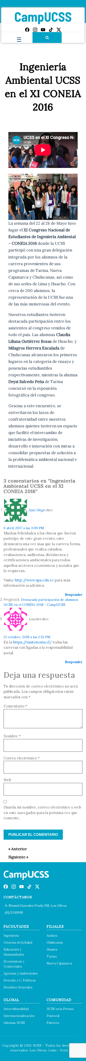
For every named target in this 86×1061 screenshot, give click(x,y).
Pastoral (53, 1016)
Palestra (53, 1023)
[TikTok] (51, 30)
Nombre (12, 736)
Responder (73, 594)
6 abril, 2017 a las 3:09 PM (24, 528)
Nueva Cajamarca (59, 963)
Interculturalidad (16, 1009)
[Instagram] (35, 30)
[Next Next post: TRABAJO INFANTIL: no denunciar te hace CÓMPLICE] (16, 857)
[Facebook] (27, 30)
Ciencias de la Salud (18, 943)
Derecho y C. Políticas (20, 980)
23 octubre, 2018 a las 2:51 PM (27, 637)
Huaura (52, 949)
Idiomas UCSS (14, 1023)
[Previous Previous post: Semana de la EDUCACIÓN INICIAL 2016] (15, 849)
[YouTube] (43, 30)
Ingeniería (11, 936)
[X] (59, 30)
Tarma (52, 956)
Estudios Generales (18, 987)
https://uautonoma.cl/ (32, 642)
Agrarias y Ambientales (21, 973)
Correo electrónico (22, 758)
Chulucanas (55, 943)
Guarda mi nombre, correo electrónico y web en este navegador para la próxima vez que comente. (42, 812)
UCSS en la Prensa (60, 1009)
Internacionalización (19, 1016)
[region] (43, 197)
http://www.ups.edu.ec (34, 580)
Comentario (15, 706)
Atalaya (52, 936)
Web (7, 780)
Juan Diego (36, 510)
